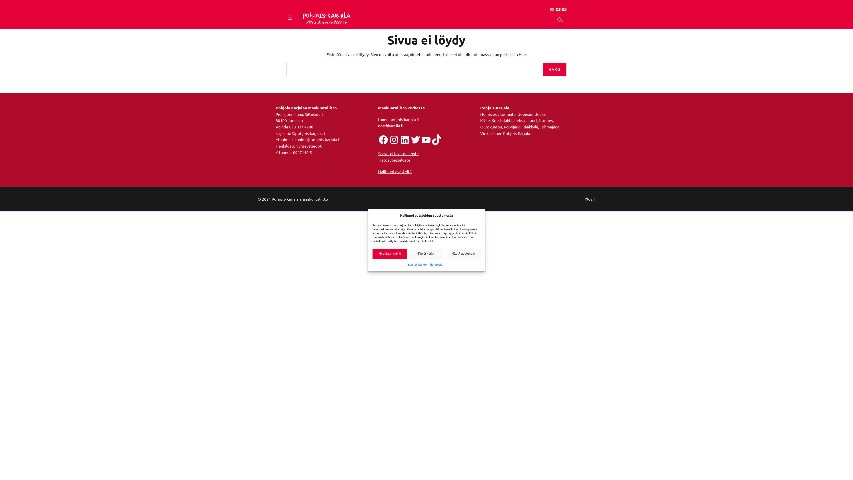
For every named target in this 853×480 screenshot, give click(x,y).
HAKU (554, 69)
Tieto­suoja (436, 264)
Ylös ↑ (590, 199)
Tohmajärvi (550, 126)
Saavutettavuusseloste (398, 153)
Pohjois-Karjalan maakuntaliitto (300, 199)
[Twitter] (415, 139)
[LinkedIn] (404, 139)
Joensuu (525, 114)
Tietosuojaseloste (394, 160)
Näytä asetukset (463, 254)
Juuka (540, 114)
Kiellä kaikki (426, 254)
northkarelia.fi (391, 125)
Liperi (531, 120)
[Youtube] (426, 139)
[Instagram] (394, 139)
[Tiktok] (436, 139)
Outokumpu (491, 126)
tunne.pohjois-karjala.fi (398, 119)
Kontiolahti (502, 120)
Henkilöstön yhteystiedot (299, 146)
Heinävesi (489, 114)
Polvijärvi (512, 126)
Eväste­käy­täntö (417, 264)
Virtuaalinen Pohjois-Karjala (505, 133)
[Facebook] (383, 139)
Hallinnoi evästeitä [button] (395, 171)
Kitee (485, 120)
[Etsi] (559, 19)
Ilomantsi (508, 114)
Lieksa (519, 120)
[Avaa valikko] (290, 17)
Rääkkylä (530, 126)
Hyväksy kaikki (390, 254)
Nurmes (546, 120)
